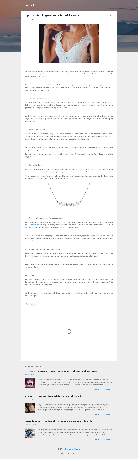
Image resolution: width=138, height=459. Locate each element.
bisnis (33, 305)
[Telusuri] (115, 6)
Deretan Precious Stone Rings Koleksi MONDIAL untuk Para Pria (53, 396)
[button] (111, 16)
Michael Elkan (74, 453)
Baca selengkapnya (104, 390)
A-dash (30, 5)
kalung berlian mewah (33, 225)
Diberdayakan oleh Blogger (70, 449)
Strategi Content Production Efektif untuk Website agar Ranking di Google (58, 421)
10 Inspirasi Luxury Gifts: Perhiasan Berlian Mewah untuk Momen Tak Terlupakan (61, 371)
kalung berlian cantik (43, 74)
